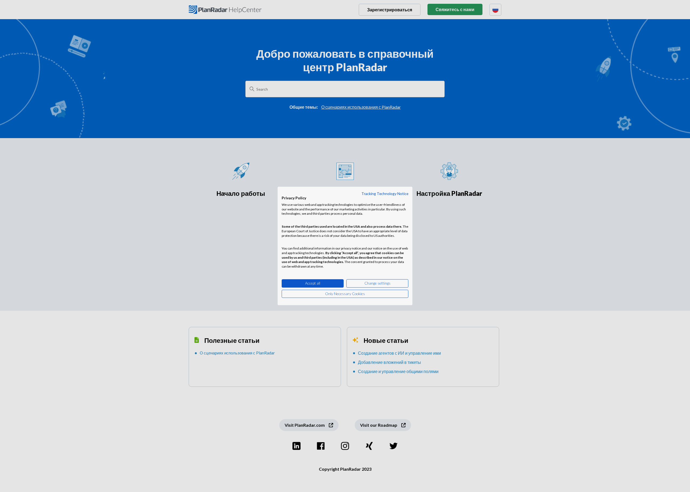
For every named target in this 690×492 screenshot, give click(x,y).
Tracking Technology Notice (384, 193)
